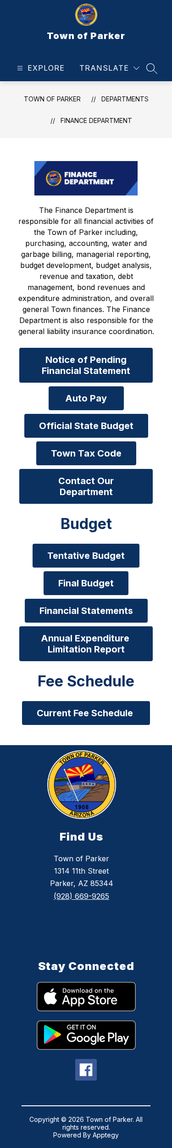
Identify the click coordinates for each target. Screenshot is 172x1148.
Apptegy (106, 1135)
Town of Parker (52, 99)
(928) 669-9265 (81, 896)
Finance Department (96, 120)
